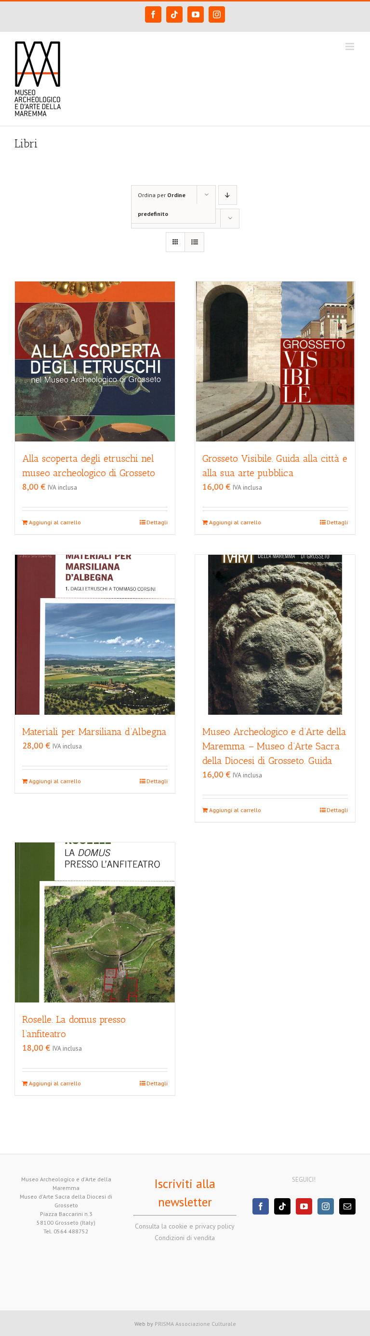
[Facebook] (260, 1206)
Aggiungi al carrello (55, 522)
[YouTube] (304, 1206)
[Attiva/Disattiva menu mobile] (350, 46)
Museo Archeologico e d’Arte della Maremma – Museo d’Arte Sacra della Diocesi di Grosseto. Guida (274, 746)
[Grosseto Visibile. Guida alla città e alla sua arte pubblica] (275, 361)
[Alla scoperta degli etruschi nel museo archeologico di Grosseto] (95, 361)
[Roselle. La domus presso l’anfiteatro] (95, 922)
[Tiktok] (282, 1206)
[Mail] (347, 1206)
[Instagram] (325, 1206)
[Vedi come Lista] (194, 242)
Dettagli (157, 522)
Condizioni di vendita (185, 1237)
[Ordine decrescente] (227, 195)
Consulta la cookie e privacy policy (185, 1226)
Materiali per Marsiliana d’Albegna (94, 731)
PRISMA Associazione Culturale (195, 1323)
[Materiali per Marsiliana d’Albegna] (95, 635)
